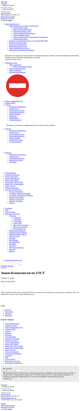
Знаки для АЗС (10, 350)
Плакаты (8, 333)
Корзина (4, 18)
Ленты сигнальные (12, 352)
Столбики (8, 355)
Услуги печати (10, 359)
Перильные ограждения (13, 363)
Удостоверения (10, 337)
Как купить (9, 312)
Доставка (8, 313)
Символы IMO (10, 329)
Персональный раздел (8, 398)
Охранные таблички (12, 339)
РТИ (6, 357)
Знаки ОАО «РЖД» (12, 344)
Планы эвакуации (11, 340)
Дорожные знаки (11, 325)
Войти (3, 17)
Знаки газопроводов (12, 342)
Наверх (3, 403)
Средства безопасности (13, 354)
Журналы (8, 335)
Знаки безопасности (12, 324)
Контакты (8, 315)
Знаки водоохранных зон (14, 327)
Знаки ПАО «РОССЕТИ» (14, 346)
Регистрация (10, 17)
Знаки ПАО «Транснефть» (14, 348)
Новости (8, 310)
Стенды (8, 331)
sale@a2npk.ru (6, 13)
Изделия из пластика (12, 361)
